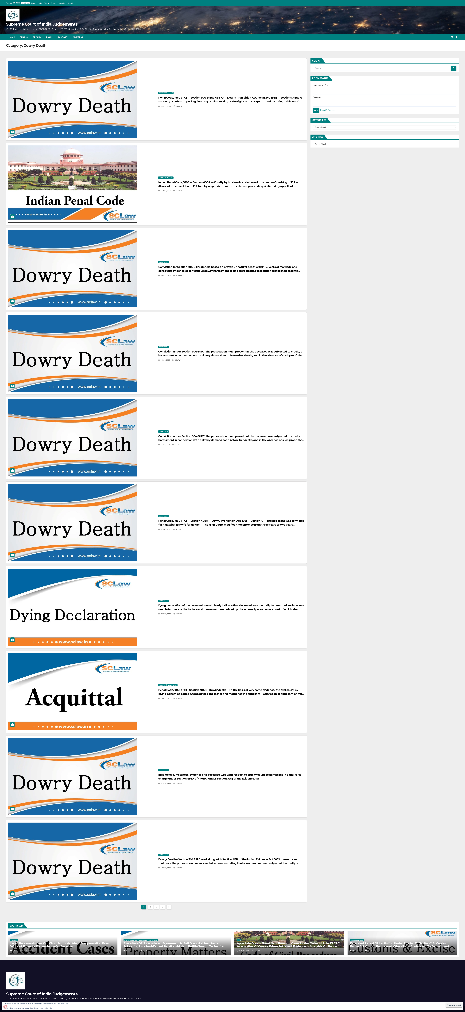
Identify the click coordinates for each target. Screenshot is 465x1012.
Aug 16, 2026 (18, 951)
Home (33, 3)
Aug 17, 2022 (166, 698)
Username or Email (321, 85)
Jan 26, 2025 (166, 529)
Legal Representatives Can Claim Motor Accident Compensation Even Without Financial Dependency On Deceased (59, 945)
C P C (239, 940)
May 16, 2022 (166, 783)
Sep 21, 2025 (166, 191)
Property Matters (130, 940)
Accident (14, 940)
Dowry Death (163, 93)
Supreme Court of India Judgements (41, 24)
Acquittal (162, 685)
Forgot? (323, 110)
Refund (70, 3)
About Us (62, 3)
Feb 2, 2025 (165, 445)
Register (331, 110)
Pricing (46, 3)
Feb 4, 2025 (165, 360)
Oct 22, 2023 (166, 614)
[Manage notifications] (5, 1007)
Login (40, 3)
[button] (452, 37)
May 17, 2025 (166, 275)
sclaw (179, 106)
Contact (53, 3)
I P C (171, 93)
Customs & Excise (357, 940)
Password (317, 97)
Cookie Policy (48, 1008)
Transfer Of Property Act (148, 940)
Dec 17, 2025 (166, 106)
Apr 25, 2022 (166, 868)
